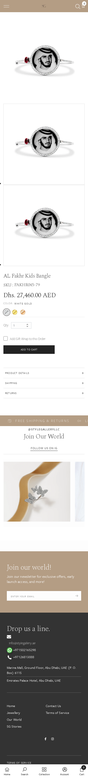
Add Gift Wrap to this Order (27, 339)
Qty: (6, 325)
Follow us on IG (44, 448)
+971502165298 (24, 649)
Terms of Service (57, 712)
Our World (14, 719)
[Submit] (76, 595)
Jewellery (13, 712)
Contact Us (53, 705)
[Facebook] (45, 738)
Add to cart (29, 349)
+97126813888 (23, 656)
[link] (25, 771)
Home (11, 705)
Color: (17, 303)
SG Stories (14, 726)
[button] (37, 492)
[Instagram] (52, 738)
